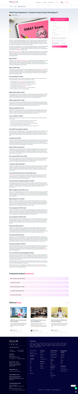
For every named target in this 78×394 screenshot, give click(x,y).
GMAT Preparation (24, 85)
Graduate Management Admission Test (21, 60)
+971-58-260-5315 (13, 358)
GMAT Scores (19, 48)
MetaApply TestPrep (39, 265)
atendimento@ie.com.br (21, 389)
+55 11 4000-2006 (13, 389)
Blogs (15, 6)
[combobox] (59, 30)
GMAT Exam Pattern (20, 81)
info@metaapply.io (22, 358)
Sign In (67, 2)
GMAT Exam (13, 174)
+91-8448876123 (21, 351)
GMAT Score (44, 248)
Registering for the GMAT (16, 51)
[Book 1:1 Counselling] (76, 392)
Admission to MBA (42, 69)
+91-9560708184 (12, 351)
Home (11, 6)
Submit (59, 46)
